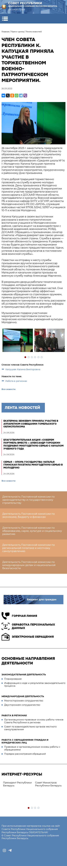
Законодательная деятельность (24, 674)
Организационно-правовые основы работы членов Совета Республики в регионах (33, 721)
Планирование (13, 678)
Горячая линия (24, 616)
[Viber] (25, 95)
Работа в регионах (16, 381)
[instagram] (4, 850)
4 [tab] (35, 357)
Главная (5, 31)
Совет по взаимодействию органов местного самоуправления (30, 728)
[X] (8, 95)
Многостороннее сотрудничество (23, 700)
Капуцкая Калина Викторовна (22, 369)
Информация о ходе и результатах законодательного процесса (34, 684)
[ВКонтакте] (3, 95)
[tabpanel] (18, 341)
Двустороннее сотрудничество (22, 704)
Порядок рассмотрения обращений (25, 753)
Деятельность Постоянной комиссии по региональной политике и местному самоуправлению (28, 548)
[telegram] (10, 850)
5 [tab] (38, 357)
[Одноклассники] (12, 95)
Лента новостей (34, 31)
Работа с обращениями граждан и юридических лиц (25, 741)
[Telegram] (21, 95)
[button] (5, 18)
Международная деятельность (23, 696)
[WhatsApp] (16, 95)
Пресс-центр (17, 31)
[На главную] (4, 7)
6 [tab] (42, 357)
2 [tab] (29, 357)
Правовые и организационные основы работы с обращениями (32, 748)
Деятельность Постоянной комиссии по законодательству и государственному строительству (28, 499)
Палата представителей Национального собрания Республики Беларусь (30, 787)
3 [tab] (32, 357)
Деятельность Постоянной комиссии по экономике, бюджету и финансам (28, 515)
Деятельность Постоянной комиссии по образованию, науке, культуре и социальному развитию (32, 530)
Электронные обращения (33, 636)
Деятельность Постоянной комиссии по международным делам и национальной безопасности (28, 565)
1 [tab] (25, 357)
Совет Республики (32, 4)
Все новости (8, 389)
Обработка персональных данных (33, 626)
